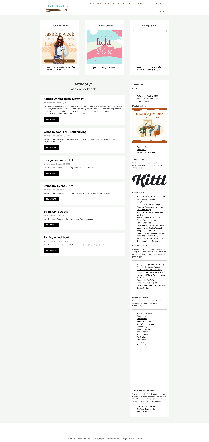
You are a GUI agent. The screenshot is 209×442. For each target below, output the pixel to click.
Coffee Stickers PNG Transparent (150, 272)
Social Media (142, 319)
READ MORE (51, 119)
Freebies (162, 11)
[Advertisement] (148, 369)
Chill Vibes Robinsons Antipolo (149, 204)
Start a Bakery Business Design (149, 270)
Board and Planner (144, 313)
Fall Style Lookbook (57, 237)
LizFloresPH (132, 439)
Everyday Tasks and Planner (148, 267)
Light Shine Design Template (103, 67)
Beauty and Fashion (145, 321)
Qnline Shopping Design (146, 324)
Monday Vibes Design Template (150, 228)
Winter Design (142, 332)
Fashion (138, 4)
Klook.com (136, 88)
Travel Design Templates (147, 326)
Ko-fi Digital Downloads (146, 152)
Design (127, 4)
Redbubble (141, 150)
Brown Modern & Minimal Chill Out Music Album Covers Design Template (151, 199)
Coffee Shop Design (145, 223)
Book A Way (142, 412)
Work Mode (141, 316)
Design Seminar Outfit (58, 160)
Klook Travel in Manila (146, 406)
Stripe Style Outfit (56, 211)
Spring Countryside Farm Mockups (151, 264)
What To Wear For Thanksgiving (65, 132)
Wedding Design (143, 345)
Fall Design (141, 337)
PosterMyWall (142, 147)
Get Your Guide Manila (146, 409)
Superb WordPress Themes (109, 439)
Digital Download (157, 4)
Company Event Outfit (58, 186)
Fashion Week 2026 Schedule (149, 98)
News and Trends (100, 4)
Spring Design (142, 334)
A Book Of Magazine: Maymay (64, 98)
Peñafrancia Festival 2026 (147, 96)
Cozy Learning (143, 101)
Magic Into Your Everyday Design (150, 225)
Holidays (140, 342)
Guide (116, 4)
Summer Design (143, 329)
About (139, 439)
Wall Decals (141, 340)
